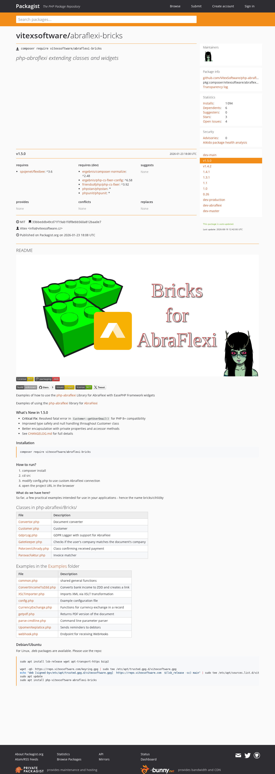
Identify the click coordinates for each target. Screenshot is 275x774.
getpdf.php (26, 614)
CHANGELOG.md (40, 433)
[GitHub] (257, 755)
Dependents (212, 108)
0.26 (206, 194)
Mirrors (104, 759)
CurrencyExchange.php (35, 607)
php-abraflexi (66, 395)
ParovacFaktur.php (31, 555)
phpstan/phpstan (94, 189)
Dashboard (149, 759)
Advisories (210, 138)
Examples (57, 566)
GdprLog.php (27, 535)
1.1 (205, 183)
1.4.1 (206, 172)
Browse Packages (69, 759)
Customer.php (28, 528)
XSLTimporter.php (31, 594)
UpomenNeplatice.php (34, 627)
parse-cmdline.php (32, 621)
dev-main (210, 155)
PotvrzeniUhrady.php (33, 548)
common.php (28, 581)
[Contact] (238, 755)
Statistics (63, 754)
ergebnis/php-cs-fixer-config (102, 180)
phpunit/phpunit (94, 193)
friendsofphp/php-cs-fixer (100, 184)
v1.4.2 (207, 166)
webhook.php (28, 634)
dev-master (211, 211)
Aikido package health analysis (225, 142)
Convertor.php (28, 522)
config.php (26, 601)
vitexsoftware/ (43, 35)
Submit (196, 6)
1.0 (205, 188)
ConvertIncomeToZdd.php (37, 587)
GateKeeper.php (30, 542)
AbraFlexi (91, 403)
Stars (206, 117)
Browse (175, 6)
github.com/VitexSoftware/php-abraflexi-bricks (236, 78)
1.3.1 (206, 177)
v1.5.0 (207, 160)
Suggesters (211, 112)
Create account (223, 6)
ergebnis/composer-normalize (104, 171)
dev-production (214, 200)
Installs (208, 103)
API (101, 754)
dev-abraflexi (212, 205)
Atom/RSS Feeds (26, 759)
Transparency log (215, 87)
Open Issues (212, 121)
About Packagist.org (29, 754)
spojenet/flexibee (32, 171)
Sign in (250, 6)
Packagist (28, 6)
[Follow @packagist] (247, 755)
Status (145, 754)
